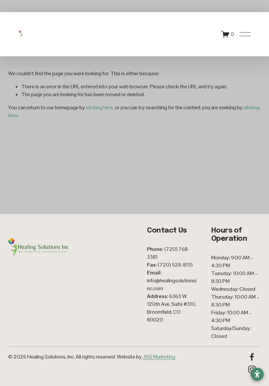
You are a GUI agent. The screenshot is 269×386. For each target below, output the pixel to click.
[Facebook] (252, 357)
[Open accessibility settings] (257, 374)
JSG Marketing (159, 356)
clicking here (99, 107)
